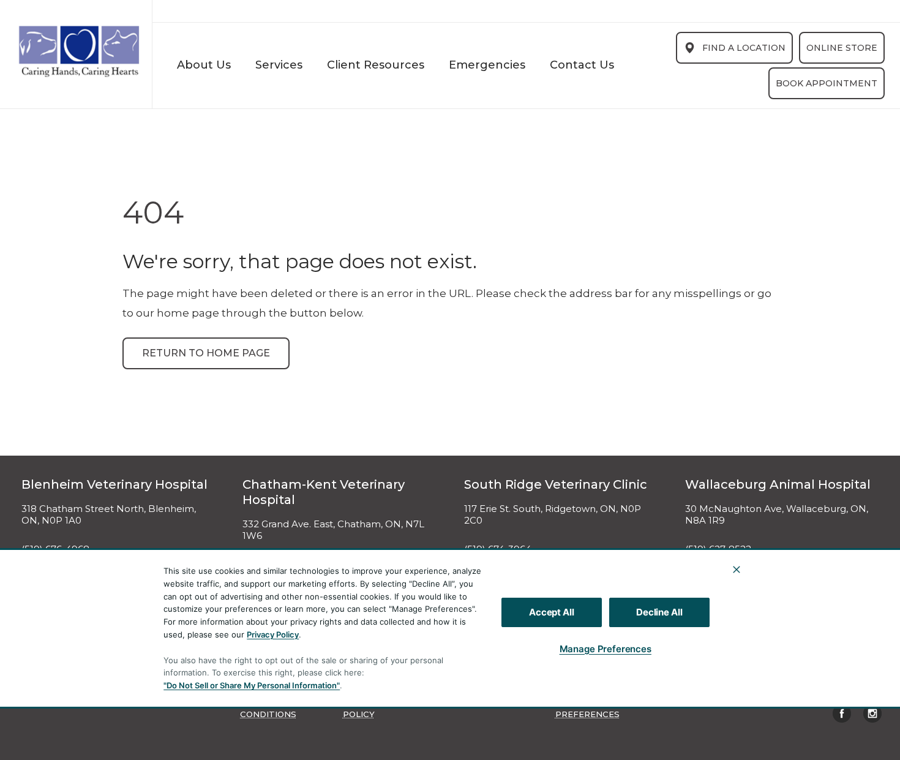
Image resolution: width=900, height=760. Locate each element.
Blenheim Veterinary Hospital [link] (114, 484)
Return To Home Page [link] (206, 353)
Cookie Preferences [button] (587, 708)
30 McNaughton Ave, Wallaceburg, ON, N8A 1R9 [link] (776, 514)
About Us (204, 65)
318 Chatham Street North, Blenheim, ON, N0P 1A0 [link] (108, 514)
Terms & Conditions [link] (268, 708)
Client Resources (375, 65)
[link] (79, 52)
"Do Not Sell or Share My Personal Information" (251, 685)
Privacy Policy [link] (362, 708)
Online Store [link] (841, 47)
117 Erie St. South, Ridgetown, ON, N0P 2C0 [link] (552, 514)
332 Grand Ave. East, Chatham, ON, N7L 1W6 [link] (333, 530)
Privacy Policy (273, 634)
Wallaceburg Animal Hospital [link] (778, 484)
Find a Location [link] (744, 47)
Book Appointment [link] (826, 83)
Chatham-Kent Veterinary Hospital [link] (323, 492)
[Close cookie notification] (736, 569)
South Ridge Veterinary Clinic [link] (555, 484)
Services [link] (278, 65)
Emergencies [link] (487, 65)
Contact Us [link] (582, 65)
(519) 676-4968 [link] (55, 549)
